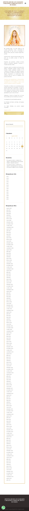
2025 (8, 197)
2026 (8, 199)
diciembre (10, 222)
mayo (9, 213)
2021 (7, 190)
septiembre (10, 227)
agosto (14, 136)
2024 (8, 195)
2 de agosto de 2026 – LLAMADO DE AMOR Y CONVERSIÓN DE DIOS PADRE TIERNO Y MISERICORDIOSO (15, 162)
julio (8, 210)
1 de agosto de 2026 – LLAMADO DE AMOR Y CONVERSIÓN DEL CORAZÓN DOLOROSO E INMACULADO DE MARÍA (15, 166)
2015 (8, 180)
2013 (7, 176)
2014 (8, 178)
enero (9, 220)
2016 (8, 181)
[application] (14, 113)
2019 (8, 186)
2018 (8, 185)
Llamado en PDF (7, 110)
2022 (7, 192)
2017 (7, 183)
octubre (9, 225)
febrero (9, 218)
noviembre (10, 223)
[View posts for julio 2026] (7, 136)
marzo (9, 217)
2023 (7, 193)
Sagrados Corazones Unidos (9, 509)
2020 (8, 188)
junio (9, 211)
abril (9, 215)
